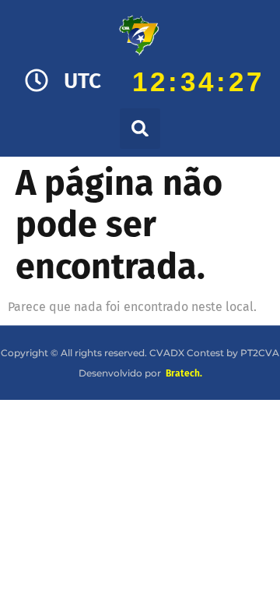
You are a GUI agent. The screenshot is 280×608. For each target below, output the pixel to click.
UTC (82, 81)
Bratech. (184, 373)
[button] (140, 128)
